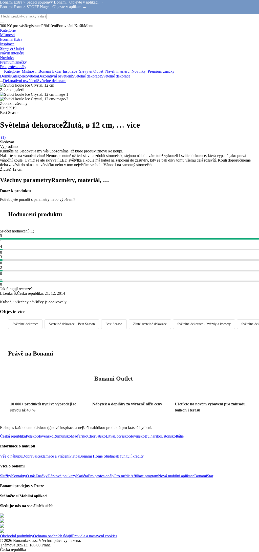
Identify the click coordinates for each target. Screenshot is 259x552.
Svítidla (32, 76)
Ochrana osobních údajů (52, 536)
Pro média (122, 476)
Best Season (113, 324)
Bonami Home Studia (96, 456)
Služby (5, 476)
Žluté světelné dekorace (150, 324)
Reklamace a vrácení (52, 456)
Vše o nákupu (11, 456)
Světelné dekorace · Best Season (72, 324)
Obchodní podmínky (16, 536)
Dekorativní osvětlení (55, 76)
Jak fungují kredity (129, 456)
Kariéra (82, 476)
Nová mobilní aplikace (176, 476)
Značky (41, 476)
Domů (5, 76)
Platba (74, 456)
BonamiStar (203, 476)
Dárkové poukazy (62, 476)
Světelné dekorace (115, 76)
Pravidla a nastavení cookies (94, 536)
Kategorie (18, 76)
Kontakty (18, 476)
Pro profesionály (101, 476)
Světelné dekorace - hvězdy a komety (204, 324)
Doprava (29, 456)
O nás (30, 476)
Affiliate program (144, 476)
